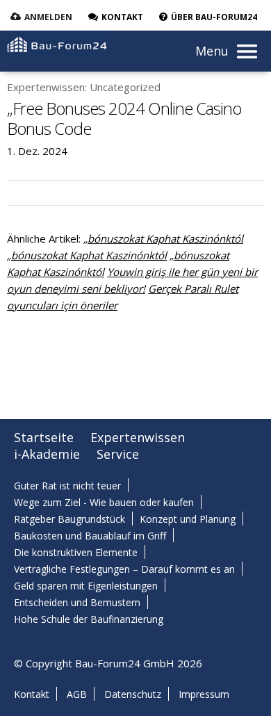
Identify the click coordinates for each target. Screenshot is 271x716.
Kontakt (31, 694)
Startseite (44, 437)
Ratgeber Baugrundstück (69, 519)
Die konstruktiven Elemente (76, 552)
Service (118, 454)
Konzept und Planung (188, 519)
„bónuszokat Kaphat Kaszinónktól (163, 238)
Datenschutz (132, 694)
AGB (77, 694)
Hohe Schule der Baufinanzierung (88, 619)
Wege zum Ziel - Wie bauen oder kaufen (104, 502)
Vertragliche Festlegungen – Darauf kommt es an (124, 569)
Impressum (204, 694)
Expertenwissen (137, 437)
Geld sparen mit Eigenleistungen (86, 585)
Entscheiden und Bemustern (77, 602)
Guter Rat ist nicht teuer (67, 485)
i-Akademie (47, 454)
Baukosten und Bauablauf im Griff (90, 535)
